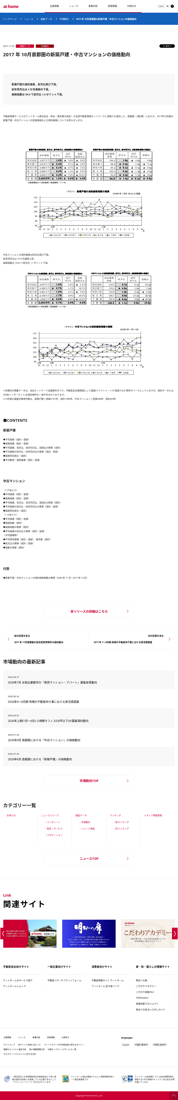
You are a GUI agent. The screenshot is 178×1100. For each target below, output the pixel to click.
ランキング (115, 815)
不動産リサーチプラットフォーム (64, 980)
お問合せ (131, 5)
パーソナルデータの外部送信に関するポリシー (64, 1044)
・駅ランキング (121, 822)
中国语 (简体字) (159, 1044)
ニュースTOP (89, 858)
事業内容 (93, 5)
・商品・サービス (53, 828)
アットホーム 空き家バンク (105, 986)
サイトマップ (9, 1044)
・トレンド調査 (87, 828)
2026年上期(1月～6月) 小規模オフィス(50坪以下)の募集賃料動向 (49, 721)
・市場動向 (84, 822)
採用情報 (51, 1037)
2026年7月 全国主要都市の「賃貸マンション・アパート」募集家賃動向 (52, 682)
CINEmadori (142, 997)
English (126, 1044)
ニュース (73, 5)
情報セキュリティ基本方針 (14, 1049)
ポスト (168, 46)
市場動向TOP (89, 781)
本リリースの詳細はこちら (89, 611)
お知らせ (11, 815)
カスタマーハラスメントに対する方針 (19, 1054)
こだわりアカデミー (146, 986)
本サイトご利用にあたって (29, 1044)
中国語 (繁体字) (141, 1044)
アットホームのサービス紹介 (18, 980)
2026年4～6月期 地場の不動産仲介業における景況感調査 (43, 702)
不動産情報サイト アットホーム (108, 980)
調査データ (81, 815)
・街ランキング (121, 828)
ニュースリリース (50, 815)
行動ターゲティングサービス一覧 (62, 1049)
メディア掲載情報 (153, 815)
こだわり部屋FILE (145, 992)
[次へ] (175, 933)
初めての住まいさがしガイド (150, 1009)
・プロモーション (53, 835)
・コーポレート (52, 822)
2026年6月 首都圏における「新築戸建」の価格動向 (40, 759)
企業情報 (54, 5)
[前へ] (3, 933)
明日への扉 (141, 980)
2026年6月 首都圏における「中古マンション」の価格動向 (44, 740)
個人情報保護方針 (37, 1049)
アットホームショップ (14, 986)
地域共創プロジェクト (147, 1003)
